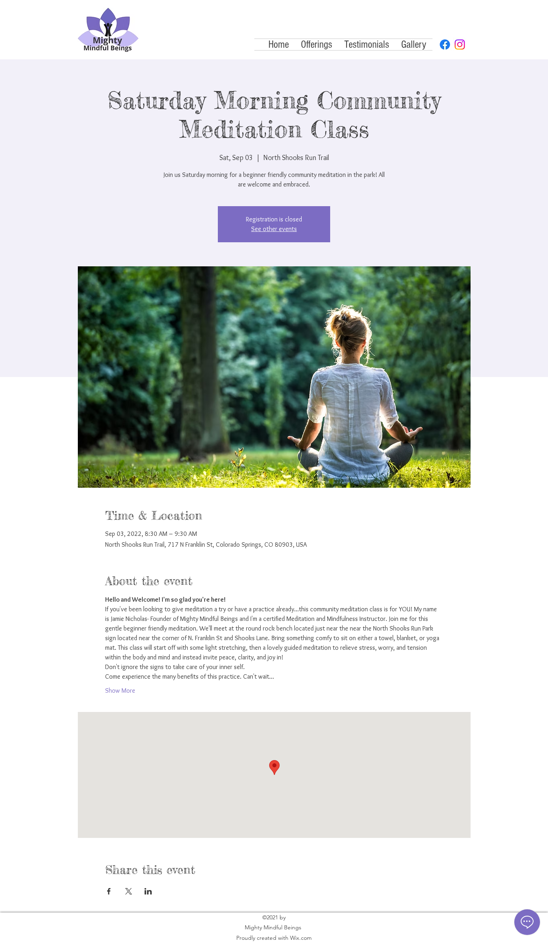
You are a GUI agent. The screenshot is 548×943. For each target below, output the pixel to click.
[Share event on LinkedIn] (148, 891)
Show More (120, 690)
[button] (316, 44)
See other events (274, 229)
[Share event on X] (128, 891)
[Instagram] (460, 44)
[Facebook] (445, 44)
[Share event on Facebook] (109, 891)
